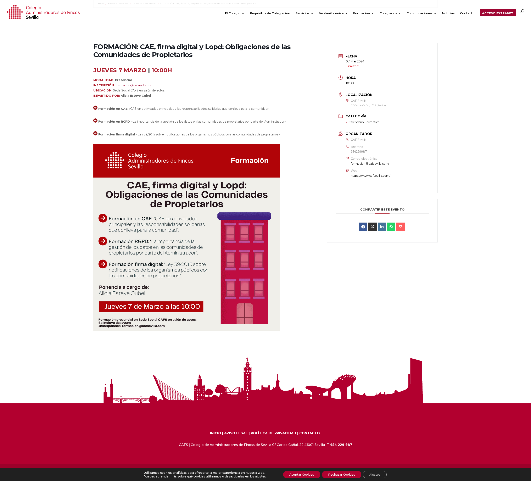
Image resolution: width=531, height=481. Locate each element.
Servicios (302, 13)
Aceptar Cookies (301, 474)
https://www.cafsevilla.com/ (370, 176)
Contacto (467, 13)
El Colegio (232, 13)
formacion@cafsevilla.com (134, 85)
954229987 (359, 151)
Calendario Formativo (364, 122)
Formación (361, 13)
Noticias (448, 13)
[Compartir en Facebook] (363, 227)
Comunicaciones (419, 13)
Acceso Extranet (497, 13)
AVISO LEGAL (236, 433)
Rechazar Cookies (341, 474)
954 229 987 (341, 445)
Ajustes (374, 474)
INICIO (215, 433)
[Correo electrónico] (400, 227)
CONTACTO (309, 433)
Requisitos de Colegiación (270, 13)
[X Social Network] (372, 227)
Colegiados (388, 13)
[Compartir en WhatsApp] (391, 227)
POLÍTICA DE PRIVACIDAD (273, 433)
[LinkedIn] (382, 227)
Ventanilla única (331, 13)
